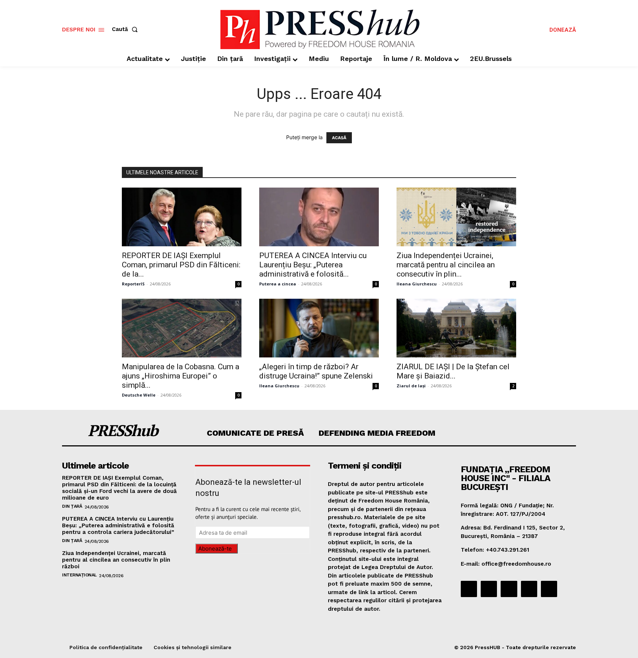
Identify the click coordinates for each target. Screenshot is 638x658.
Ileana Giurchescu (417, 284)
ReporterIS (133, 284)
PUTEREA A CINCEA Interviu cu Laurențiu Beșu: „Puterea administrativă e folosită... (313, 264)
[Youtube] (549, 589)
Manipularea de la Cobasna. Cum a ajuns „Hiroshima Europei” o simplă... (180, 376)
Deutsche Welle (138, 395)
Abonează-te (215, 548)
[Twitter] (529, 589)
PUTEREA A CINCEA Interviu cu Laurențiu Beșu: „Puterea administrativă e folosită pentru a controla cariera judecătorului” (118, 525)
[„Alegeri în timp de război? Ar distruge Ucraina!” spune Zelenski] (319, 328)
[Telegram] (509, 589)
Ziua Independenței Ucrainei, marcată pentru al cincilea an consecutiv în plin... (446, 264)
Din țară (72, 506)
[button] (126, 29)
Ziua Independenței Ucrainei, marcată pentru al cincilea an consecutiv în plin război (116, 560)
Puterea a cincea (277, 284)
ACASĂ (339, 137)
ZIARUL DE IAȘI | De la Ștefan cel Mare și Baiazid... (453, 371)
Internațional (79, 575)
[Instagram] (489, 589)
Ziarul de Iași (411, 385)
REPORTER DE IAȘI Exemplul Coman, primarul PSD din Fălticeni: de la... (181, 264)
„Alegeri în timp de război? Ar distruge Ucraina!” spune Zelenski (316, 371)
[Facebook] (469, 589)
